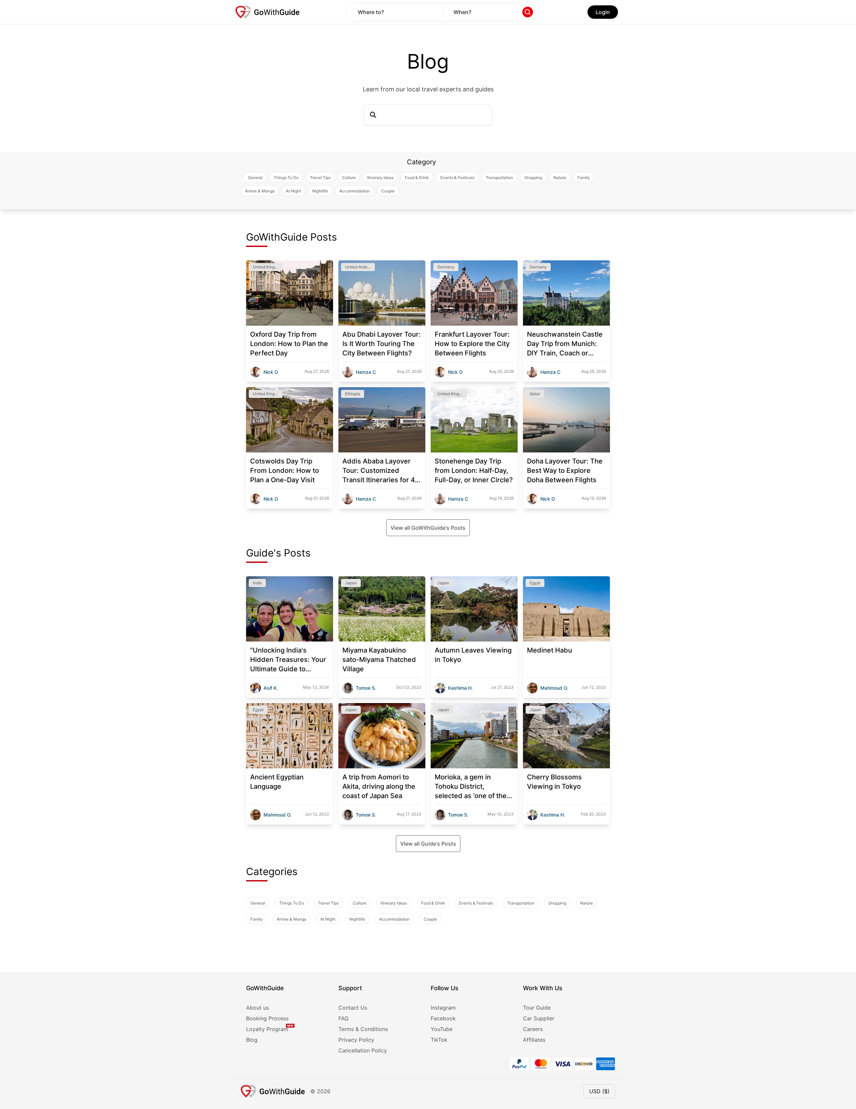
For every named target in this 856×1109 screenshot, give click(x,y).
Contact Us (352, 1007)
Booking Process (267, 1018)
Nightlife (320, 190)
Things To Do (286, 177)
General (255, 177)
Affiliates (534, 1039)
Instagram (443, 1007)
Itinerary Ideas (380, 177)
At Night (293, 190)
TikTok (439, 1039)
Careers (533, 1029)
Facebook (443, 1018)
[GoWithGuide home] (267, 12)
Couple (388, 190)
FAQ (343, 1018)
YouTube (441, 1029)
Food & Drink (417, 177)
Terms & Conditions (363, 1029)
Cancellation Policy (362, 1050)
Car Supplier (538, 1018)
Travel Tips (320, 177)
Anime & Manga (260, 190)
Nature (559, 177)
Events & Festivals (457, 177)
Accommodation (354, 190)
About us (257, 1007)
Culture (349, 177)
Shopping (533, 177)
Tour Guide (537, 1007)
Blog (251, 1039)
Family (583, 177)
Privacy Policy (356, 1039)
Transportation (499, 177)
